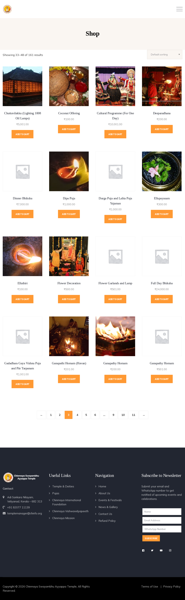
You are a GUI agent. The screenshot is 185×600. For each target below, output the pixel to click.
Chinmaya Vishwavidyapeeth (70, 511)
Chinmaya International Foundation (66, 502)
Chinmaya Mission (63, 518)
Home (102, 486)
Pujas (55, 493)
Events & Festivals (110, 500)
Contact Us (105, 514)
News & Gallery (108, 507)
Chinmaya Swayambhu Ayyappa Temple (51, 586)
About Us (104, 493)
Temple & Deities (63, 486)
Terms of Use (149, 586)
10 (123, 415)
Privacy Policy (171, 586)
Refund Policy (107, 521)
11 (133, 415)
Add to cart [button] (22, 134)
